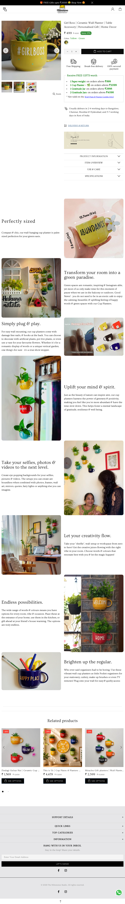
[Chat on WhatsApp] (119, 893)
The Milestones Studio (62, 9)
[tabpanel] (21, 759)
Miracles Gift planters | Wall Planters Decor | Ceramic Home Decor (104, 770)
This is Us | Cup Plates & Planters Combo (62, 770)
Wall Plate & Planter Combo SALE (99, 97)
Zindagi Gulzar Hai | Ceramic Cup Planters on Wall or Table (21, 770)
